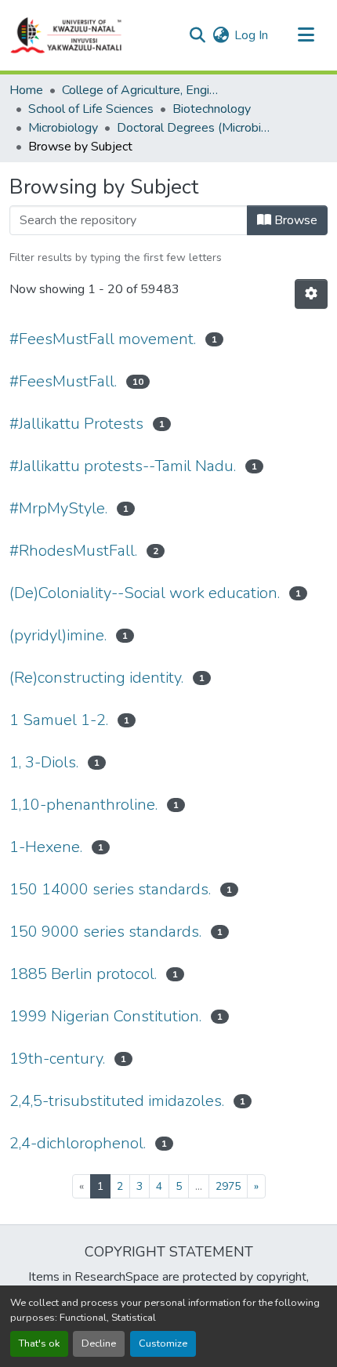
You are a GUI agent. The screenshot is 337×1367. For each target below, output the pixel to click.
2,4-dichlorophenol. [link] (77, 1143)
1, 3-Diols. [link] (43, 762)
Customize (163, 1343)
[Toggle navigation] (306, 35)
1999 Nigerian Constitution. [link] (105, 1016)
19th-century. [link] (57, 1058)
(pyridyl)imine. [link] (58, 635)
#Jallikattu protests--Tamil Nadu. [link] (122, 466)
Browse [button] (294, 220)
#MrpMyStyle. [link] (58, 508)
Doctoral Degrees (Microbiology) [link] (195, 127)
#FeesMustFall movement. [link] (102, 339)
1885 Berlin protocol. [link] (83, 973)
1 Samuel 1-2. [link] (58, 720)
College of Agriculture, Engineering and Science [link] (140, 90)
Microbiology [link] (63, 127)
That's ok (39, 1343)
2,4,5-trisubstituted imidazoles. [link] (116, 1100)
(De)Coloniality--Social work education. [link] (144, 593)
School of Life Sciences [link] (91, 109)
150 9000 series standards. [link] (105, 931)
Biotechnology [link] (211, 109)
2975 (228, 1186)
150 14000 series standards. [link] (110, 889)
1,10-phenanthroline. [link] (83, 804)
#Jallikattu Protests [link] (76, 423)
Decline (99, 1343)
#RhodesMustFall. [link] (73, 550)
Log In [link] (251, 35)
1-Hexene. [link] (45, 847)
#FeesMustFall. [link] (63, 381)
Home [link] (26, 90)
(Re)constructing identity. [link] (96, 677)
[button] (66, 35)
